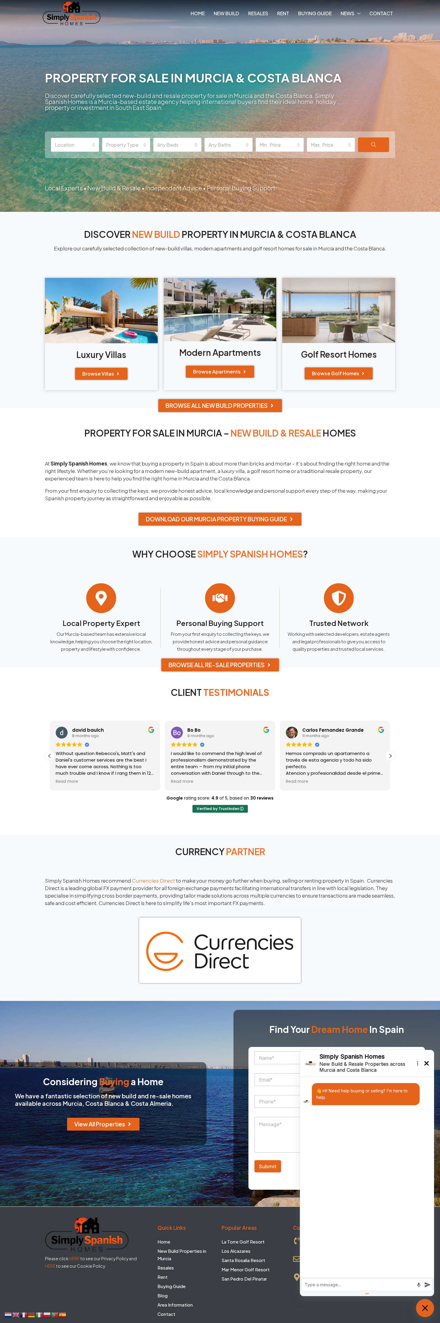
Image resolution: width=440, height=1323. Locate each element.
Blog (162, 1295)
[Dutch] (8, 1314)
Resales (258, 13)
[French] (24, 1314)
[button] (390, 755)
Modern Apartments (220, 352)
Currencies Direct (153, 880)
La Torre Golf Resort (243, 1241)
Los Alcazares (236, 1251)
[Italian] (39, 1314)
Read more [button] (67, 781)
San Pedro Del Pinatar (244, 1278)
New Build (226, 13)
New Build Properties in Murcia (181, 1254)
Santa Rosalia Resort (243, 1260)
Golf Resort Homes (339, 354)
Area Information (175, 1304)
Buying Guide (315, 13)
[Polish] (47, 1314)
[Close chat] (425, 1308)
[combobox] (75, 145)
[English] (16, 1314)
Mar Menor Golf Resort (245, 1269)
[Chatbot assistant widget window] (367, 1173)
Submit (268, 1166)
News (347, 13)
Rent (283, 13)
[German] (32, 1314)
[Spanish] (63, 1314)
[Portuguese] (55, 1314)
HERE (74, 1258)
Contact (381, 13)
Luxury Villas (101, 354)
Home (198, 13)
